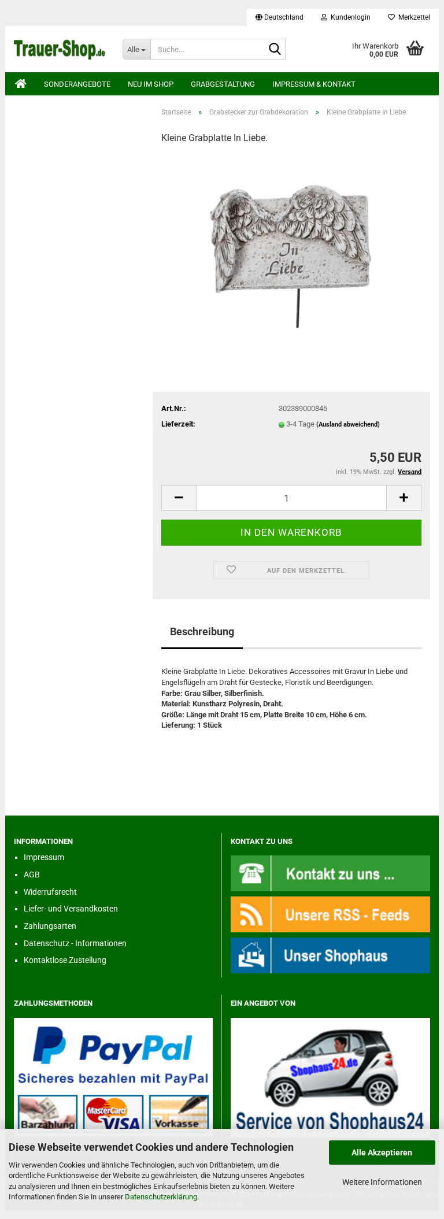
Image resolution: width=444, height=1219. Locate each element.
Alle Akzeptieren (382, 1152)
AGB (32, 874)
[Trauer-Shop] (59, 49)
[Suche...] (275, 49)
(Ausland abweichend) (348, 424)
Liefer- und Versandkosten (71, 908)
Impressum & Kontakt (314, 84)
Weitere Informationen (382, 1182)
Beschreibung (202, 631)
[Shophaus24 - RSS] (330, 914)
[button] (279, 17)
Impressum (44, 857)
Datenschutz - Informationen (75, 943)
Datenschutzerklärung (161, 1196)
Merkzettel (412, 17)
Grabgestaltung (223, 84)
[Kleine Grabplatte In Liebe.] (291, 241)
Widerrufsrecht (50, 891)
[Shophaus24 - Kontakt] (330, 873)
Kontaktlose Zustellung (65, 960)
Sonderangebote (77, 84)
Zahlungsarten (50, 926)
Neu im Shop (150, 84)
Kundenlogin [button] (349, 17)
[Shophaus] (330, 955)
